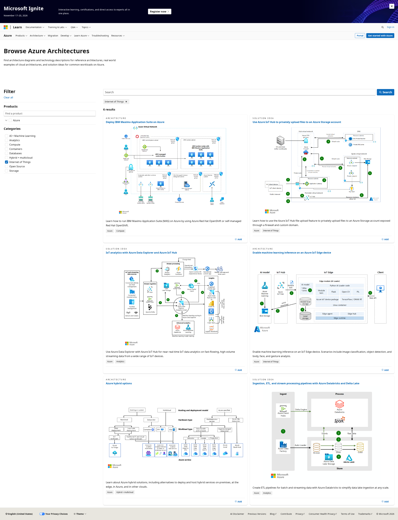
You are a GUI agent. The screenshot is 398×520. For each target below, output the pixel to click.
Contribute (286, 513)
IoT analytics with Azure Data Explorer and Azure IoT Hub (141, 252)
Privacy (299, 513)
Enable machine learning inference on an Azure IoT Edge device (292, 252)
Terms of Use (347, 513)
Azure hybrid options (119, 383)
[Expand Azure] (6, 120)
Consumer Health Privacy (322, 513)
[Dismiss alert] (391, 6)
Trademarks (364, 513)
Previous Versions (257, 513)
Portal (360, 35)
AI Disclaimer (237, 513)
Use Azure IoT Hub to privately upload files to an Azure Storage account (297, 122)
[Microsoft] (6, 27)
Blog (272, 513)
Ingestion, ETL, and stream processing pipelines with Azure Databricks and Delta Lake (306, 383)
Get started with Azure (380, 35)
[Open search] (382, 27)
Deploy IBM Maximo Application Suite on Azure (135, 122)
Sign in (390, 27)
